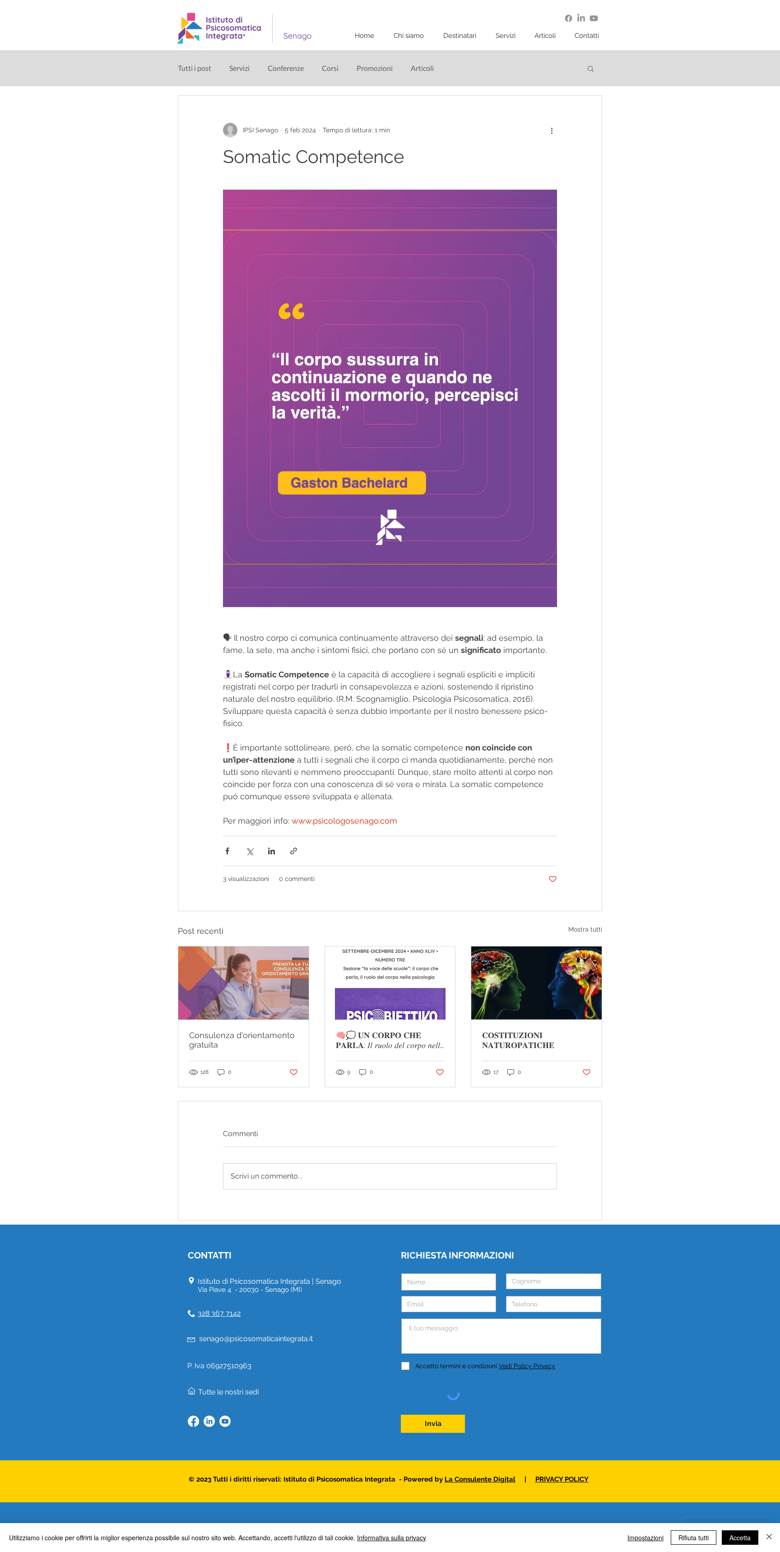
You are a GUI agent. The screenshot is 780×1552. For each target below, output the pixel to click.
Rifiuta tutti (693, 1537)
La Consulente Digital (480, 1479)
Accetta (740, 1537)
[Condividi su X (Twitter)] (249, 851)
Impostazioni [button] (645, 1537)
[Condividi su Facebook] (227, 851)
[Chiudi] (769, 1537)
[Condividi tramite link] (293, 851)
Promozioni (375, 68)
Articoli (422, 68)
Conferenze (286, 68)
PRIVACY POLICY (562, 1479)
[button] (411, 36)
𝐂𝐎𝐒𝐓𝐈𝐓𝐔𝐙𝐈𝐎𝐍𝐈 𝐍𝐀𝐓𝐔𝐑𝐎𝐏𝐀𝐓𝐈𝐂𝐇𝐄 (518, 1040)
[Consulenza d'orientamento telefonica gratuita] (243, 983)
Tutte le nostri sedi (228, 1392)
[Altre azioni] (551, 130)
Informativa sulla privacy (391, 1537)
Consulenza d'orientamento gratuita (242, 1039)
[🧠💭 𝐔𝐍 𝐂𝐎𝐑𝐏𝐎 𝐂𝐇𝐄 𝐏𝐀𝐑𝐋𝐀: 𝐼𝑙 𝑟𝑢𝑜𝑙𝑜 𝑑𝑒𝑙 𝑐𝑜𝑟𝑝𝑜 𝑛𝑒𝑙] (390, 983)
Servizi (239, 68)
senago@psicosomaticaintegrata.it (256, 1338)
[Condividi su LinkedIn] (271, 851)
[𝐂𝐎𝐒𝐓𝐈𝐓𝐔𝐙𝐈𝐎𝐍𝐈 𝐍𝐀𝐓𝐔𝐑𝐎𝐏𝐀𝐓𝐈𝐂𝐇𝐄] (536, 983)
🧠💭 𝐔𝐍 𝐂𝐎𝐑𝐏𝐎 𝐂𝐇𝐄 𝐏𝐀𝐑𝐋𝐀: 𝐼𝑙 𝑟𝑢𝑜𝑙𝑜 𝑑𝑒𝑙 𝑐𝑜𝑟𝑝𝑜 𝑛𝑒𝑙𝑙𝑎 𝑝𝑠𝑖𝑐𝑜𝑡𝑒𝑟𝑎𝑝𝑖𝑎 (390, 1040)
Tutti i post (194, 68)
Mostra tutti (585, 929)
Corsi (330, 68)
